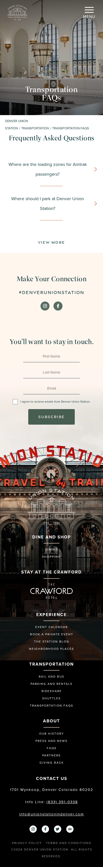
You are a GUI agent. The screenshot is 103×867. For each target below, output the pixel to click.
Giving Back (52, 762)
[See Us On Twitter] (57, 829)
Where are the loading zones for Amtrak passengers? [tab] (47, 169)
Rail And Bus (51, 676)
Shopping (51, 556)
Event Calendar (51, 627)
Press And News (52, 741)
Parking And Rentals (51, 684)
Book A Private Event (51, 634)
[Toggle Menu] (89, 10)
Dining (51, 549)
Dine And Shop (51, 537)
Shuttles (51, 698)
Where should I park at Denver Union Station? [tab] (47, 203)
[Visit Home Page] (17, 12)
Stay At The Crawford (51, 572)
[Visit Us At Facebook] (58, 306)
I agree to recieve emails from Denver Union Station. (55, 401)
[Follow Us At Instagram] (45, 306)
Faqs (51, 748)
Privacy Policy (27, 843)
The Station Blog (51, 641)
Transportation (51, 664)
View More (51, 242)
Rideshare (52, 691)
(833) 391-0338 (62, 802)
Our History (51, 733)
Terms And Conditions (68, 843)
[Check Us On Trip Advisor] (70, 829)
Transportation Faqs (51, 705)
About (51, 721)
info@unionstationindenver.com (51, 814)
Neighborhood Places (51, 649)
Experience (51, 615)
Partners (51, 755)
